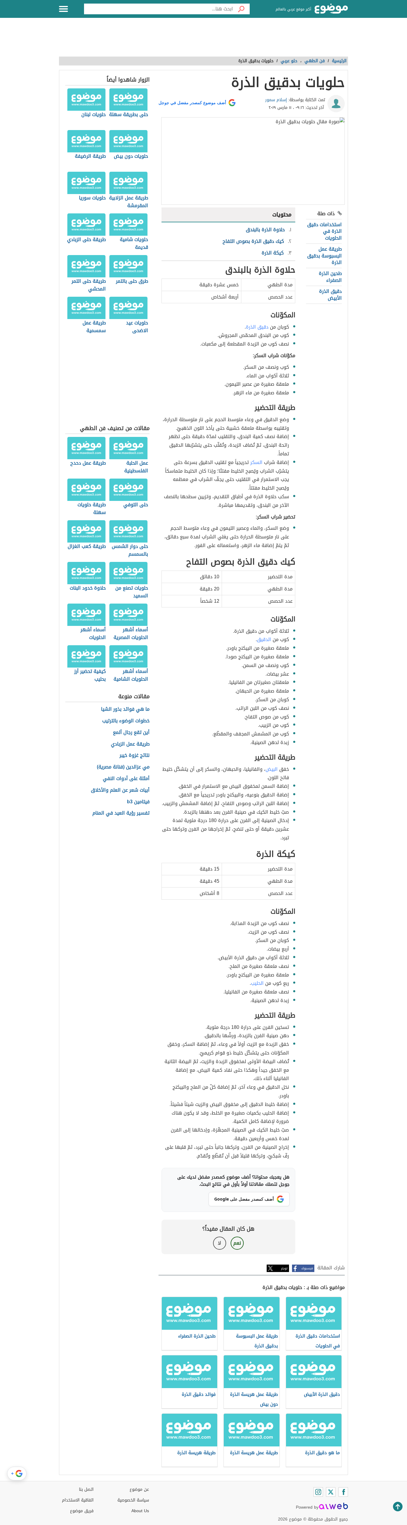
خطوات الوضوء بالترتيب (126, 721)
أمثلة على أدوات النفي (126, 778)
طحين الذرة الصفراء (330, 277)
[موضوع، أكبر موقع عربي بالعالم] (331, 9)
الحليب (257, 983)
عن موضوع (139, 1489)
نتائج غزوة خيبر (134, 755)
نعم (237, 1243)
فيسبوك (307, 1268)
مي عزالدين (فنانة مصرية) (123, 767)
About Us (140, 1511)
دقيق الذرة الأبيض (330, 294)
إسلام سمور (276, 100)
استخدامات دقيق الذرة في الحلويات (324, 231)
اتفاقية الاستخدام (78, 1500)
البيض (271, 769)
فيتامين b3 (138, 802)
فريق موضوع (82, 1511)
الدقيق (264, 639)
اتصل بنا (86, 1489)
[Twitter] (330, 1492)
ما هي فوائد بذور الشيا (125, 709)
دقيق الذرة (257, 327)
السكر (256, 462)
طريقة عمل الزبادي (130, 744)
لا (219, 1243)
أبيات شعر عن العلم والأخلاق (120, 790)
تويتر (284, 1268)
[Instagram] (318, 1492)
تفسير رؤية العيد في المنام (121, 813)
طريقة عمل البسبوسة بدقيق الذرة (324, 255)
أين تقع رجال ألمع (131, 732)
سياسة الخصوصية (133, 1500)
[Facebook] (343, 1492)
